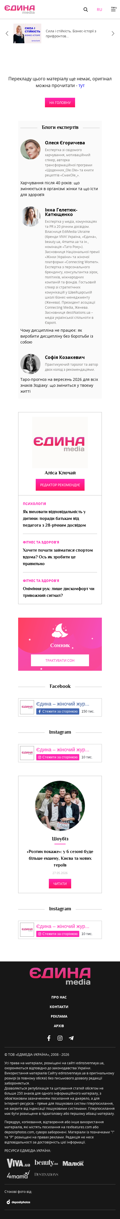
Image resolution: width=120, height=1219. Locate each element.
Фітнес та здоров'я (41, 542)
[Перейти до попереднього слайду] (6, 33)
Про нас (59, 997)
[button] (85, 9)
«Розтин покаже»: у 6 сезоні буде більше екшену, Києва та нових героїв (60, 859)
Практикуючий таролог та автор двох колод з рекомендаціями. (71, 367)
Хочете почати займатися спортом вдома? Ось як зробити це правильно (58, 557)
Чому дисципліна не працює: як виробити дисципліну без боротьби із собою (56, 336)
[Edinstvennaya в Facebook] (49, 1038)
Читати (60, 883)
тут (81, 85)
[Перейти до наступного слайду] (113, 33)
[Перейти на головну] (19, 9)
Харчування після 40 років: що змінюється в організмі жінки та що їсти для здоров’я (59, 188)
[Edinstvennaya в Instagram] (60, 1038)
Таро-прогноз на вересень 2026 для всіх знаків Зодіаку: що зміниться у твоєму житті (59, 385)
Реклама (59, 1016)
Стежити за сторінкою (60, 711)
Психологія (34, 503)
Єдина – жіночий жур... (62, 704)
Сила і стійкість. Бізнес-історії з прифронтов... (71, 33)
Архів (59, 1026)
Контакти (59, 1006)
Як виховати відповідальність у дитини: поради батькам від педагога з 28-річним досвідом (54, 519)
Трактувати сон (60, 660)
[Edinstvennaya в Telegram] (71, 1038)
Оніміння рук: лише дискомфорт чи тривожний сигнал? (58, 592)
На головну (60, 102)
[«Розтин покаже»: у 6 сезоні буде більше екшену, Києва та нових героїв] (60, 806)
